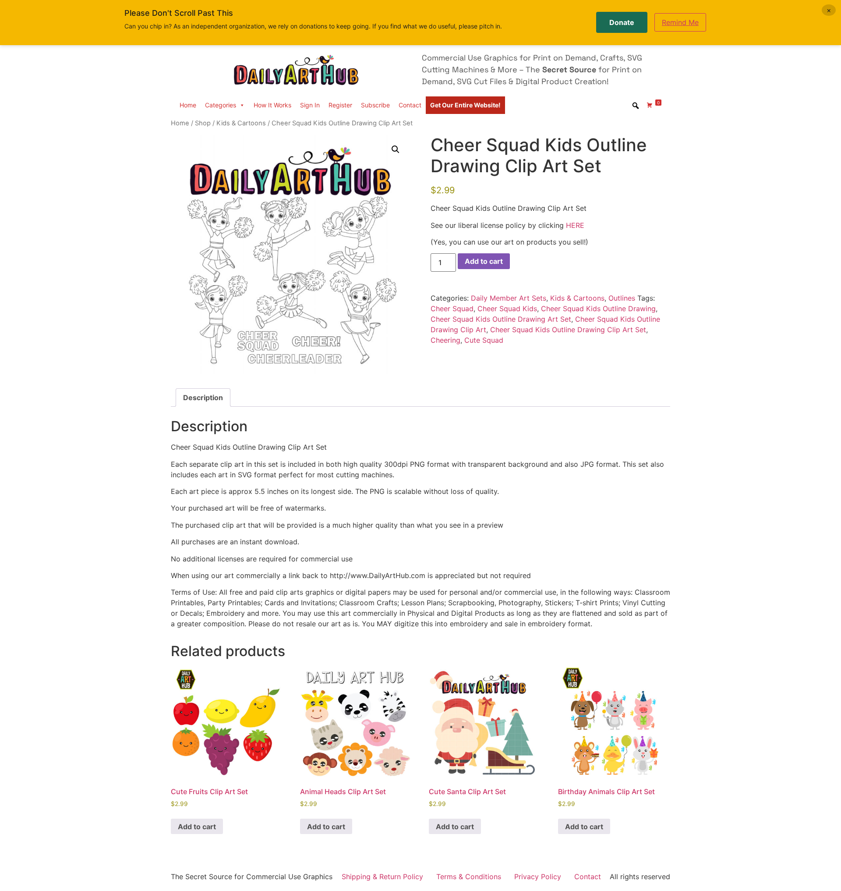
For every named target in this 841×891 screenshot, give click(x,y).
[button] (395, 149)
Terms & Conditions (468, 876)
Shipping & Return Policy (382, 876)
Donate (621, 22)
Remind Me (680, 22)
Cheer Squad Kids (507, 308)
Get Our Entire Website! (465, 105)
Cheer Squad (452, 308)
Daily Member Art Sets (508, 298)
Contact (410, 105)
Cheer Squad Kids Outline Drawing (598, 308)
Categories (220, 105)
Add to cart (484, 261)
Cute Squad (483, 340)
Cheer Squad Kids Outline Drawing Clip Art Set (568, 329)
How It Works (272, 105)
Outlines (621, 298)
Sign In (310, 105)
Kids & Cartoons (241, 123)
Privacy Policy (537, 876)
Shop (203, 123)
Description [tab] (203, 397)
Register (340, 105)
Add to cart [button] (197, 826)
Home (188, 105)
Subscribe (375, 105)
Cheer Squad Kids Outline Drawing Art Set (501, 319)
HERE (575, 225)
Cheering (445, 340)
